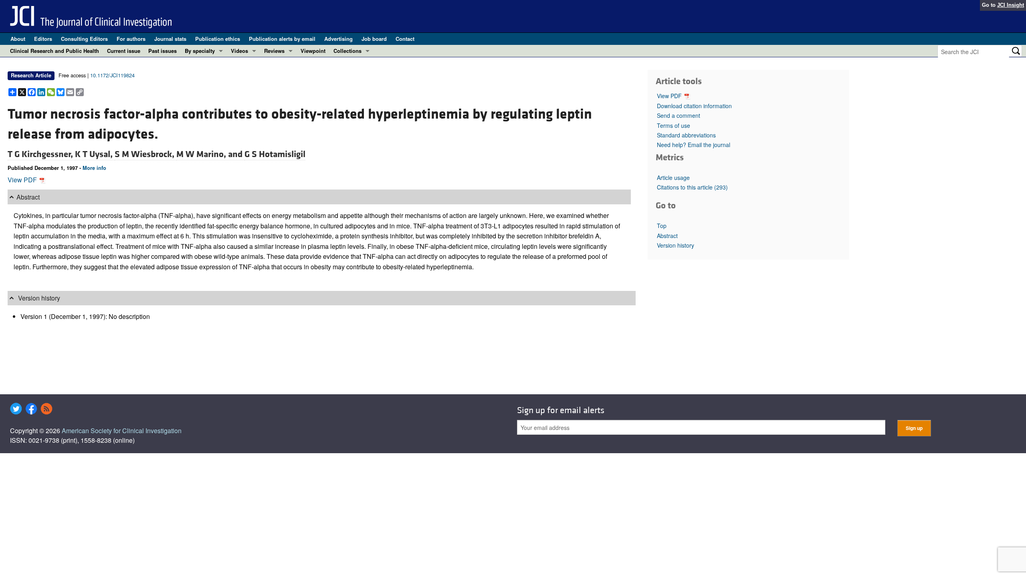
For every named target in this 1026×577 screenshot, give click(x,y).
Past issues (162, 50)
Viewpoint (313, 50)
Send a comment (678, 115)
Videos (239, 50)
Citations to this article (692, 187)
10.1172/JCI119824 (112, 75)
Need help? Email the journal (693, 145)
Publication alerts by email (282, 38)
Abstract (667, 236)
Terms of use (673, 125)
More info (94, 167)
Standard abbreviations (686, 135)
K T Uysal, (95, 154)
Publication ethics (217, 38)
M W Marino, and (210, 154)
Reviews (274, 50)
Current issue (123, 50)
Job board (374, 38)
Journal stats (170, 38)
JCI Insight (1010, 5)
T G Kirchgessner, (41, 154)
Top (661, 226)
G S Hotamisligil (274, 154)
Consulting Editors (84, 38)
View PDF (23, 179)
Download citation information (694, 106)
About (17, 38)
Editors (43, 38)
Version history (675, 245)
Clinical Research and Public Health (54, 50)
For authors (131, 38)
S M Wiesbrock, (145, 154)
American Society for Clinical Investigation (122, 430)
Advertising (338, 38)
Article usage (673, 178)
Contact (405, 38)
